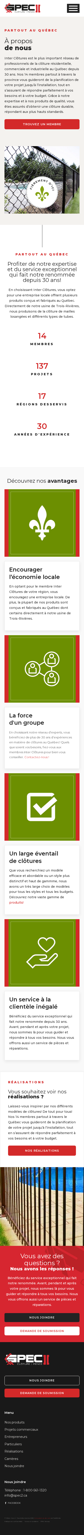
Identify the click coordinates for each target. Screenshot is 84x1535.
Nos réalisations (42, 1150)
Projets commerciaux (21, 1430)
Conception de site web (42, 1518)
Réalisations (13, 1451)
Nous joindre (42, 1317)
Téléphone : (25, 1490)
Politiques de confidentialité (13, 1521)
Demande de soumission (42, 1331)
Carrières (11, 1459)
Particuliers (13, 1444)
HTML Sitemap (45, 1521)
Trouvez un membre (42, 124)
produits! (16, 902)
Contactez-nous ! (36, 757)
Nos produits (14, 1422)
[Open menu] (73, 8)
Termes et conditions (31, 1521)
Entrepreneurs (15, 1437)
